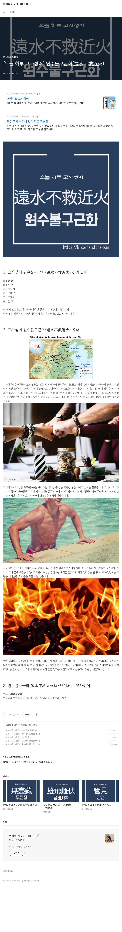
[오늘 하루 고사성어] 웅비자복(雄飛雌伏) (21, 733)
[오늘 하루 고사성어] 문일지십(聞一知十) (21, 744)
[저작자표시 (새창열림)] (36, 714)
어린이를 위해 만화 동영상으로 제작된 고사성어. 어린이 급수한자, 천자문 (45, 102)
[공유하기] (14, 714)
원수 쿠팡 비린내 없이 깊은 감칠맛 (27, 121)
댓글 (5, 821)
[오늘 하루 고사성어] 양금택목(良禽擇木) (21, 740)
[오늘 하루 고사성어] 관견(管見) (17, 737)
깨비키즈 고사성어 (18, 98)
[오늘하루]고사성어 (13, 725)
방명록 (12, 12)
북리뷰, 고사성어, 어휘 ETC (21, 846)
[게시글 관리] (18, 714)
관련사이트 (8, 870)
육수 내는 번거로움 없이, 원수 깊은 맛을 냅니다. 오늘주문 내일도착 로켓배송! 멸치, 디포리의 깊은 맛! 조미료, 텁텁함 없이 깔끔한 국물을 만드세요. (60, 127)
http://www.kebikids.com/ (21, 93)
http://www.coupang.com (20, 116)
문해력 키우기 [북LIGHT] (17, 4)
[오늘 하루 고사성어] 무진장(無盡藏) (19, 730)
